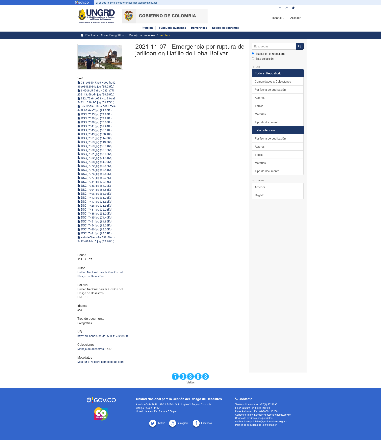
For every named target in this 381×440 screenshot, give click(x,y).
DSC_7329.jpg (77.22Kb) (96, 118)
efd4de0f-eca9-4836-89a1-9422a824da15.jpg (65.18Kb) (96, 239)
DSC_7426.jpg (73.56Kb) (96, 205)
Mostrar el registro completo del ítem (100, 362)
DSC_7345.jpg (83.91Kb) (96, 130)
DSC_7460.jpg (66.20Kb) (96, 229)
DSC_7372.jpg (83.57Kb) (96, 166)
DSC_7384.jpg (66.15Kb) (96, 182)
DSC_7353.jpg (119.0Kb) (96, 142)
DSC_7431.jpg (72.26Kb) (96, 209)
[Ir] (300, 46)
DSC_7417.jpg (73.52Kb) (96, 201)
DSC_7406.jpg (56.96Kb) (96, 193)
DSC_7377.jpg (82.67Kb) (96, 178)
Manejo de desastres (142, 35)
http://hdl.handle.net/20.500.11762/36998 (103, 336)
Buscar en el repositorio (270, 54)
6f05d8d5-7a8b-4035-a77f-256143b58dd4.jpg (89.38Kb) (96, 92)
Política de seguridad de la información (256, 424)
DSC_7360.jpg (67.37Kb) (96, 150)
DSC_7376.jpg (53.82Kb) (96, 174)
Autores (260, 98)
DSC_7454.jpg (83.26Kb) (96, 225)
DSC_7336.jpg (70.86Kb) (96, 122)
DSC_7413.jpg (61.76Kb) (96, 197)
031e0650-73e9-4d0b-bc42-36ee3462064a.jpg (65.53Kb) (96, 84)
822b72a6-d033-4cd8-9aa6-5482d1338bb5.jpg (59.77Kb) (96, 100)
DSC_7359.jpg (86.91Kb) (96, 146)
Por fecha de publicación (270, 89)
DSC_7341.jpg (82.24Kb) (96, 126)
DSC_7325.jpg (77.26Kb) (96, 114)
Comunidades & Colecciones (273, 81)
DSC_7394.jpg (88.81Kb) (96, 190)
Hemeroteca (199, 28)
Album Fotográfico (112, 35)
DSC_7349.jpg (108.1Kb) (96, 134)
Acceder (260, 187)
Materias (260, 114)
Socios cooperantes (225, 28)
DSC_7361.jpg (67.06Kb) (96, 154)
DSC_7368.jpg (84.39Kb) (96, 162)
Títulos (259, 106)
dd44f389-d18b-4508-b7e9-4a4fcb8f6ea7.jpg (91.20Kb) (96, 108)
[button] (277, 18)
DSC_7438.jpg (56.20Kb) (96, 213)
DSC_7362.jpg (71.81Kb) (96, 158)
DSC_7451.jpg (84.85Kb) (96, 221)
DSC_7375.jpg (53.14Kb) (96, 170)
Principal (148, 28)
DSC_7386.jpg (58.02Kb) (96, 186)
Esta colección (265, 59)
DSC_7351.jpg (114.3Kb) (96, 138)
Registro (260, 195)
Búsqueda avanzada (172, 28)
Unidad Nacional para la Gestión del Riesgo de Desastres (100, 274)
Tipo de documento (267, 122)
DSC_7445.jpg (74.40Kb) (96, 217)
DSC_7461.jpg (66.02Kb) (96, 233)
